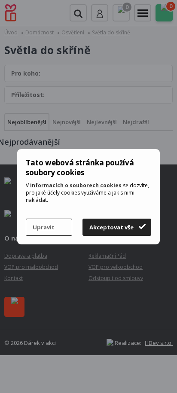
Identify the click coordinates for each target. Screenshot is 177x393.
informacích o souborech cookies (76, 185)
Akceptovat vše (111, 227)
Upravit (44, 227)
